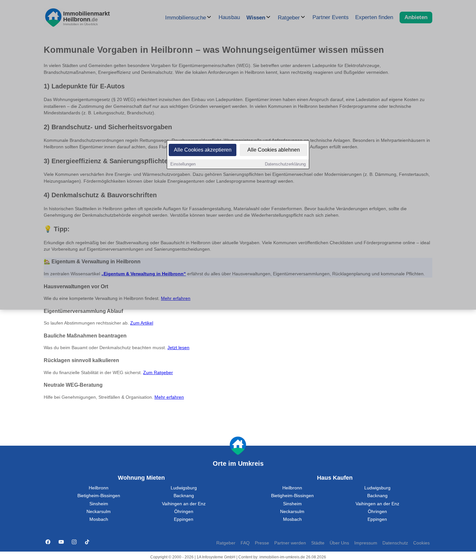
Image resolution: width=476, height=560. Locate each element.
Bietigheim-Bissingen (98, 495)
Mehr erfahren (169, 397)
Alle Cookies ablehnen (273, 150)
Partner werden (290, 543)
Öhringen (183, 511)
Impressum (365, 543)
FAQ (245, 543)
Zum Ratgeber (158, 372)
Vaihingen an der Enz (184, 503)
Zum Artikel (141, 323)
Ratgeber (225, 543)
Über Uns (339, 543)
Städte (317, 543)
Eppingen (183, 519)
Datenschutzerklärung (285, 164)
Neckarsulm (98, 511)
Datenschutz (395, 543)
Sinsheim (98, 503)
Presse (262, 543)
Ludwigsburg (184, 488)
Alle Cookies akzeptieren (203, 150)
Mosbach (98, 519)
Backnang (184, 495)
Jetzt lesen (178, 347)
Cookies (421, 543)
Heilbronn (98, 488)
